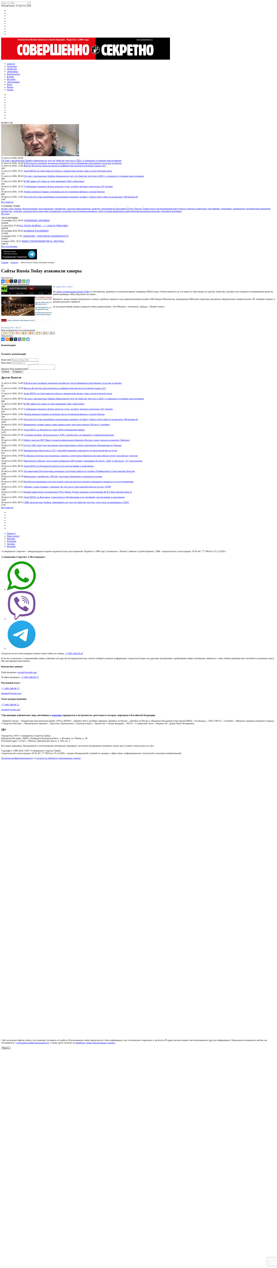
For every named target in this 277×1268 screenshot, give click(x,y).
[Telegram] (28, 281)
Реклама (11, 538)
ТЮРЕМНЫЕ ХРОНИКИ (37, 220)
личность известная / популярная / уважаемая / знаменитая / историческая (223, 208)
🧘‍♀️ (52, 333)
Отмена (5, 372)
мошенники (119, 211)
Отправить (17, 372)
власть (153, 208)
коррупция (130, 211)
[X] (11, 281)
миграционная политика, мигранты (154, 211)
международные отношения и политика (53, 211)
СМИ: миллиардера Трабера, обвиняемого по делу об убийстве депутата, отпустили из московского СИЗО (76, 502)
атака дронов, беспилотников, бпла (26, 208)
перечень (56, 715)
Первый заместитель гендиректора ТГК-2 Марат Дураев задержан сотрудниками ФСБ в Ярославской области (77, 492)
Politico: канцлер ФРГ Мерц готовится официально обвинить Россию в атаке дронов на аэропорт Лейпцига (77, 440)
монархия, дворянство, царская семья (62, 208)
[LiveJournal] (15, 281)
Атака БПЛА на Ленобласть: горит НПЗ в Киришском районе (54, 430)
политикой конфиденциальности (32, 1043)
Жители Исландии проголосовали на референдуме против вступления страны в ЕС (65, 165)
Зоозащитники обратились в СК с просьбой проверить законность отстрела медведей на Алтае (70, 450)
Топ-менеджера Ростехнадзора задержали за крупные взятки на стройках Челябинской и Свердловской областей (79, 471)
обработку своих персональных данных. (95, 1043)
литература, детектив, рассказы (17, 211)
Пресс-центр (13, 536)
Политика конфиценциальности (17, 758)
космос (5, 208)
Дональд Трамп (142, 208)
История (11, 546)
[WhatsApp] (24, 281)
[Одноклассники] (7, 281)
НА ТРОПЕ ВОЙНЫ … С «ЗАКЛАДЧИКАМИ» (44, 225)
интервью (177, 211)
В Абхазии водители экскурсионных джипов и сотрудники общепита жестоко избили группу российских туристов (81, 455)
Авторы (11, 544)
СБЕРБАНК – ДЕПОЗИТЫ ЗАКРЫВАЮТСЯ (45, 236)
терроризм (265, 208)
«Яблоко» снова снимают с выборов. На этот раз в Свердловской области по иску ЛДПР (67, 487)
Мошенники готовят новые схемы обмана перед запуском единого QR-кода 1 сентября (66, 424)
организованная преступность (172, 208)
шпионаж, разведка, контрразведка (98, 208)
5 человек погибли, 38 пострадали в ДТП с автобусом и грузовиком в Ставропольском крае (69, 435)
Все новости (7, 202)
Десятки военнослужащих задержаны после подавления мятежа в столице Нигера (64, 191)
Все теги (5, 214)
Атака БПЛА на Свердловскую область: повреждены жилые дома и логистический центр (68, 171)
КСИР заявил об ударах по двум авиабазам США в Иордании (54, 181)
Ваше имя (6, 360)
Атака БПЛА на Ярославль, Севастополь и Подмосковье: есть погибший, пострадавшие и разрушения (74, 497)
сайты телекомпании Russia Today (73, 291)
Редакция (11, 541)
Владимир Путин (125, 208)
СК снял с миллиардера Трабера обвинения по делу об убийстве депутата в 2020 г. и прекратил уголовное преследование (61, 160)
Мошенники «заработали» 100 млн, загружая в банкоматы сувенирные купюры (63, 476)
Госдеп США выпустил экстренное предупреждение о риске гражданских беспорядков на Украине (73, 445)
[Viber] (19, 281)
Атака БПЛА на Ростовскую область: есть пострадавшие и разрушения (58, 466)
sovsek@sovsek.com (27, 672)
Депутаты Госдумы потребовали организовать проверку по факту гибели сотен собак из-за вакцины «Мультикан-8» (80, 197)
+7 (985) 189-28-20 (74, 653)
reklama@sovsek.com (11, 693)
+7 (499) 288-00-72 (30, 677)
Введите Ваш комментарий (14, 369)
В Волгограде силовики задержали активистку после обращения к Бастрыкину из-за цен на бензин (73, 163)
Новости (11, 533)
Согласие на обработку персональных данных (58, 758)
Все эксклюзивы (9, 246)
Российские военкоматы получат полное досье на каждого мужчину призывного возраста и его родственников (78, 481)
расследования (80, 211)
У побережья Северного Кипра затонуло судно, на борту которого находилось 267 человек (68, 186)
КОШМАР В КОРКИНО (36, 231)
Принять (6, 1048)
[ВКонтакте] (3, 281)
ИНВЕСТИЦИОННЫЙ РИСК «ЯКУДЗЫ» (43, 241)
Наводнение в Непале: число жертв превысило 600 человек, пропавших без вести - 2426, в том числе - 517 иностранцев (83, 461)
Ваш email (6, 363)
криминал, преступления (100, 211)
